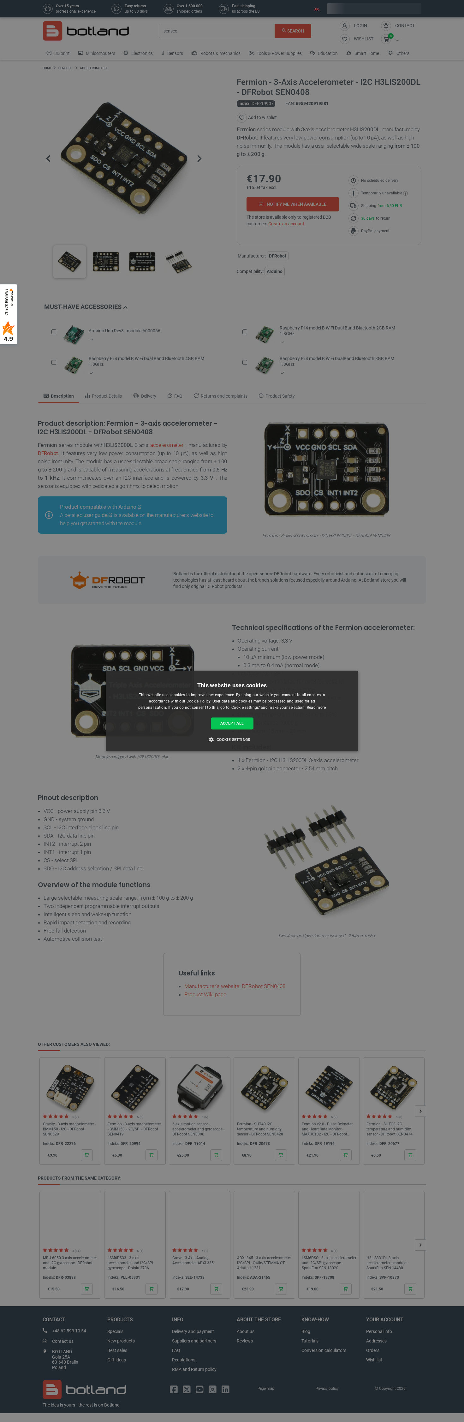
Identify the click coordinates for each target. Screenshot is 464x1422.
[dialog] (232, 711)
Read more (316, 707)
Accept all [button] (232, 723)
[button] (232, 740)
